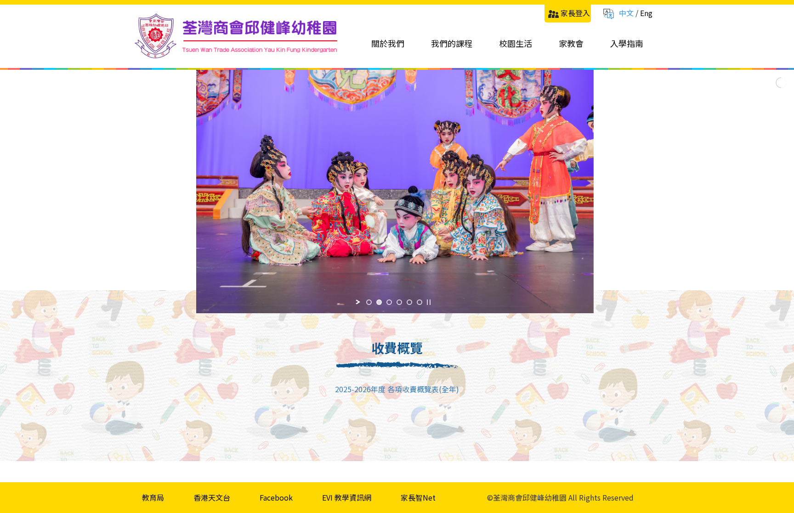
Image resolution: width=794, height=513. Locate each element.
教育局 (153, 497)
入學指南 (626, 43)
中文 (626, 12)
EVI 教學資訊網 (346, 497)
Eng (646, 12)
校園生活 (515, 43)
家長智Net (418, 497)
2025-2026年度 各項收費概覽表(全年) (397, 389)
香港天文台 (211, 497)
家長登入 (575, 12)
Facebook (276, 497)
